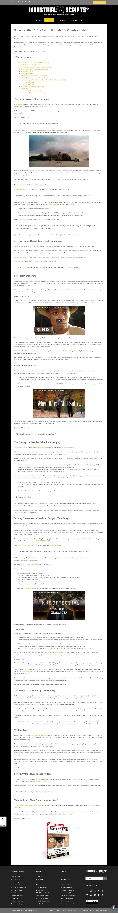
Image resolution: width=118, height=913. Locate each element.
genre (55, 371)
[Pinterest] (29, 2)
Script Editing (15, 882)
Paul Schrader (18, 189)
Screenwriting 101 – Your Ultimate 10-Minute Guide (33, 62)
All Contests (39, 890)
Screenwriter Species (17, 901)
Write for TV (14, 898)
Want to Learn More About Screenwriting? (33, 93)
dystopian (46, 744)
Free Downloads (65, 879)
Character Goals (29, 82)
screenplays (19, 104)
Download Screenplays (67, 890)
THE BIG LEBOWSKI (43, 541)
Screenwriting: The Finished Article (31, 91)
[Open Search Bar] (81, 20)
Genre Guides (64, 882)
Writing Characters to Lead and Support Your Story (35, 78)
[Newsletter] (22, 2)
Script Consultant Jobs (88, 910)
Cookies (64, 910)
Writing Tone (24, 88)
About (75, 910)
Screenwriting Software (67, 893)
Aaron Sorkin (54, 545)
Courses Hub (98, 910)
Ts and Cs (57, 910)
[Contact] (98, 895)
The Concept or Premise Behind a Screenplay (34, 75)
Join (80, 910)
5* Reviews (74, 20)
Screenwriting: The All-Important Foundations (34, 69)
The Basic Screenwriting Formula (30, 65)
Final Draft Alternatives (67, 898)
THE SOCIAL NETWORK (24, 545)
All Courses (39, 882)
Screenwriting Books (42, 898)
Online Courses (40, 884)
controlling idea (41, 447)
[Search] (105, 878)
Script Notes (14, 893)
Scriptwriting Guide (66, 887)
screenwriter (52, 204)
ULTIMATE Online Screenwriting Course (29, 805)
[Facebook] (12, 2)
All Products (39, 876)
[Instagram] (15, 2)
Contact (105, 910)
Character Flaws (29, 84)
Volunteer (70, 910)
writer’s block (66, 814)
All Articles (64, 876)
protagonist (30, 344)
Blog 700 (48, 20)
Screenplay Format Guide (43, 901)
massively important (37, 735)
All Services (39, 879)
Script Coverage (15, 876)
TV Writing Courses (41, 887)
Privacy (52, 910)
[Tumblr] (102, 895)
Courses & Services (61, 20)
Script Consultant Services (18, 887)
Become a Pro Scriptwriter (18, 904)
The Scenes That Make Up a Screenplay (32, 86)
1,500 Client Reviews (42, 904)
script (31, 281)
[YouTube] (91, 895)
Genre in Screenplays (27, 73)
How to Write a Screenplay (68, 895)
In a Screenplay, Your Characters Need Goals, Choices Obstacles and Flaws (45, 80)
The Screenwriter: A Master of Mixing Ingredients (37, 67)
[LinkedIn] (19, 2)
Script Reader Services (17, 884)
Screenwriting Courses (42, 895)
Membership (39, 20)
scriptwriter (48, 36)
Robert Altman (18, 261)
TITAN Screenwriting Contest (44, 893)
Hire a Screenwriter (16, 890)
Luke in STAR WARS (84, 539)
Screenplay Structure (27, 71)
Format (20, 211)
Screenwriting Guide (17, 895)
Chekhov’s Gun (66, 351)
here (28, 818)
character (26, 523)
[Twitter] (87, 895)
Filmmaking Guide (66, 884)
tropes (38, 373)
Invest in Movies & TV (67, 904)
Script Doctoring (15, 879)
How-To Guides (65, 901)
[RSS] (25, 2)
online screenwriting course (39, 781)
